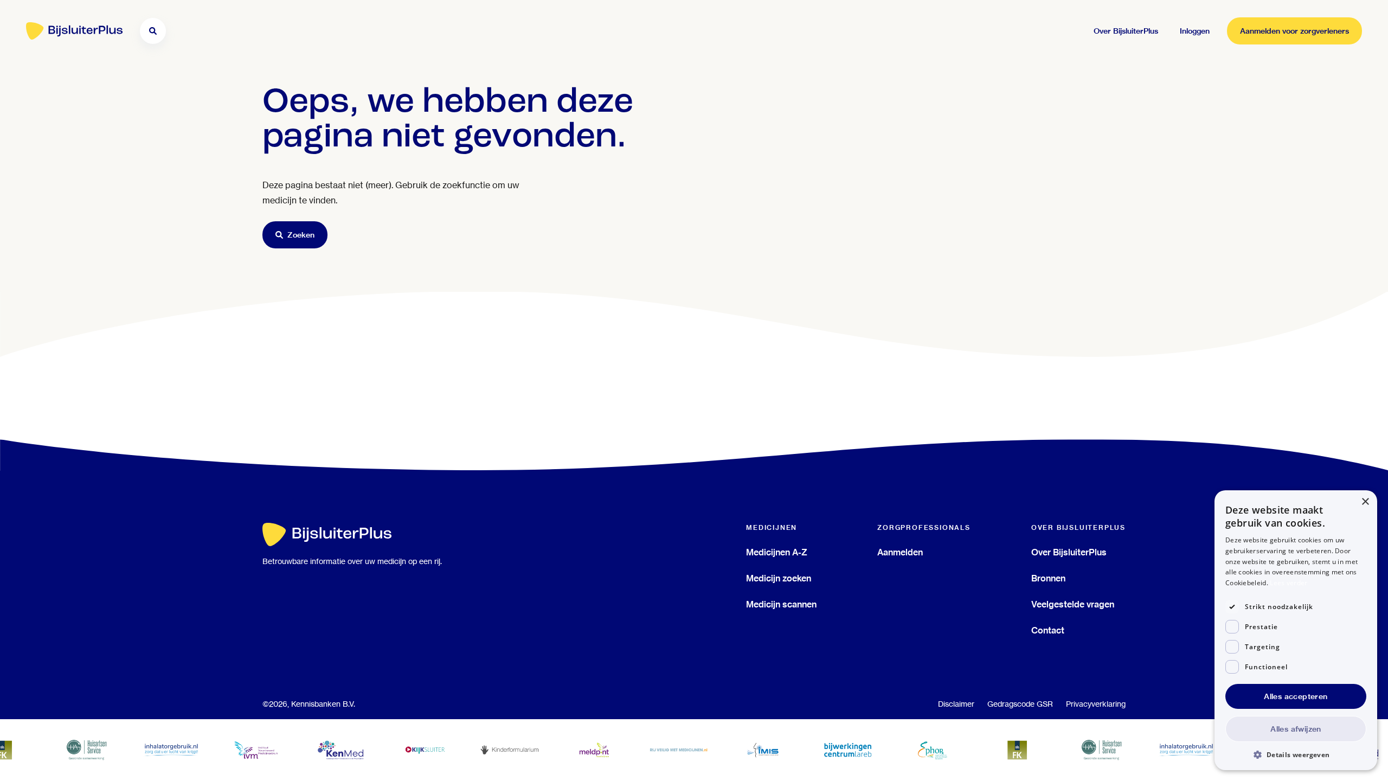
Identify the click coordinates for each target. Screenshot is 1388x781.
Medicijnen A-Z (776, 552)
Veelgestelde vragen (1072, 604)
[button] (1295, 754)
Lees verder (1288, 582)
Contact (1047, 630)
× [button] (1365, 502)
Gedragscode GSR (1020, 704)
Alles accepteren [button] (1295, 696)
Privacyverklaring (1096, 704)
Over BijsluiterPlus (1069, 552)
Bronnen (1048, 578)
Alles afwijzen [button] (1295, 729)
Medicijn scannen (781, 604)
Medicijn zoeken (778, 578)
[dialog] (1295, 630)
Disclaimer (956, 704)
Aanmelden (900, 552)
